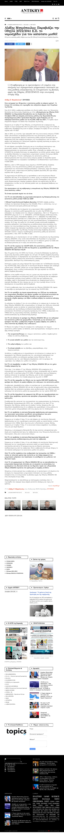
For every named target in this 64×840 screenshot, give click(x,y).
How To (55, 1)
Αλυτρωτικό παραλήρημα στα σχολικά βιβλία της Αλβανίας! (45, 715)
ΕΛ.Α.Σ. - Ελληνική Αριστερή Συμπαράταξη (16, 676)
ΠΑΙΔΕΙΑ (57, 807)
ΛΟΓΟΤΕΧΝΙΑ (36, 821)
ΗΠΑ (52, 805)
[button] (9, 18)
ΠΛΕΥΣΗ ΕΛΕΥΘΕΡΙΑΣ (12, 686)
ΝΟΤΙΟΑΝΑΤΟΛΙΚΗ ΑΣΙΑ (39, 816)
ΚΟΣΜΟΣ (55, 796)
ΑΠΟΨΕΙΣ (44, 803)
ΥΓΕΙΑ (40, 805)
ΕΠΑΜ (7, 702)
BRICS (57, 812)
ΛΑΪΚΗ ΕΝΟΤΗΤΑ (10, 704)
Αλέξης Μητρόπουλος (15, 24)
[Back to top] (60, 836)
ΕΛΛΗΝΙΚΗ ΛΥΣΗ (10, 680)
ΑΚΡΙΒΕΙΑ (54, 809)
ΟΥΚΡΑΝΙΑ (39, 809)
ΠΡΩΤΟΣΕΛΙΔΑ (35, 1)
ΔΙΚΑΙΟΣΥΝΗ (36, 811)
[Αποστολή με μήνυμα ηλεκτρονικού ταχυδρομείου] (28, 44)
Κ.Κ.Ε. (7, 684)
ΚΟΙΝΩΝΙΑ (56, 803)
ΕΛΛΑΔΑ (26, 24)
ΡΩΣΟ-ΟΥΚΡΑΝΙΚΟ (48, 812)
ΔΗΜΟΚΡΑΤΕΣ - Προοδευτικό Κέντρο (15, 694)
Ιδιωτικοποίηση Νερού (54, 818)
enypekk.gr (55, 486)
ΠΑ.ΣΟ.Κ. (8, 678)
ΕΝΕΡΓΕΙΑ (48, 807)
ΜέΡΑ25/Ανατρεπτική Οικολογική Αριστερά (16, 688)
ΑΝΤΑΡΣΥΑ (9, 700)
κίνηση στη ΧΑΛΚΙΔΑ (46, 1)
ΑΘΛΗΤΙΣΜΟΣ (52, 816)
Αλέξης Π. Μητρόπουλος (13, 100)
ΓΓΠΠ (16, 1)
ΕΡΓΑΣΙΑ (33, 24)
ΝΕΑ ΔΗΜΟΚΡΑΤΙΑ (11, 674)
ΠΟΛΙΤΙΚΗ (37, 796)
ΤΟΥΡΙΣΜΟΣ (50, 821)
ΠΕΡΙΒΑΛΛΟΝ (36, 812)
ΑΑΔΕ (11, 1)
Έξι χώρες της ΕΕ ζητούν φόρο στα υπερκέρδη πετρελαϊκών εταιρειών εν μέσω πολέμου (41, 706)
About (6, 1)
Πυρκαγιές (35, 818)
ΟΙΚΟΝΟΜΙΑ (38, 801)
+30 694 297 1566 (10, 765)
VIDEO (52, 801)
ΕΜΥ (21, 1)
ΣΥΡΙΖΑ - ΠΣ (9, 692)
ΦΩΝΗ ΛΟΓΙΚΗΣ (10, 690)
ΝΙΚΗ (7, 698)
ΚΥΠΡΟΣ (46, 811)
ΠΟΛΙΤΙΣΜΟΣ (37, 807)
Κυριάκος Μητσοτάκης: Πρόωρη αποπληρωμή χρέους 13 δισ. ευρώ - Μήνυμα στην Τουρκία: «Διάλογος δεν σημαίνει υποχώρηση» (41, 675)
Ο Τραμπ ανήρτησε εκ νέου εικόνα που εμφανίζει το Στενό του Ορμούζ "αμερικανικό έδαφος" (41, 696)
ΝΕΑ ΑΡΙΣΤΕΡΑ (10, 696)
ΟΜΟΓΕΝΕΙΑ (43, 821)
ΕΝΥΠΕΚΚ (50, 489)
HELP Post (27, 1)
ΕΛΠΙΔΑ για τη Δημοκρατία (12, 682)
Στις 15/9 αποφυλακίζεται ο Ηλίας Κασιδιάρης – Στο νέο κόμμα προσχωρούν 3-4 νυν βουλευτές (48, 763)
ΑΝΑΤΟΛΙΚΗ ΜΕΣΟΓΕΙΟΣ (42, 819)
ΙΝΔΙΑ (46, 809)
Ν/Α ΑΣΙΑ (43, 818)
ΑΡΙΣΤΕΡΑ (54, 819)
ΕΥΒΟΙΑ (54, 811)
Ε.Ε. (34, 803)
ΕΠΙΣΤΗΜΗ (53, 814)
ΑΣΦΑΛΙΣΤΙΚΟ (40, 814)
